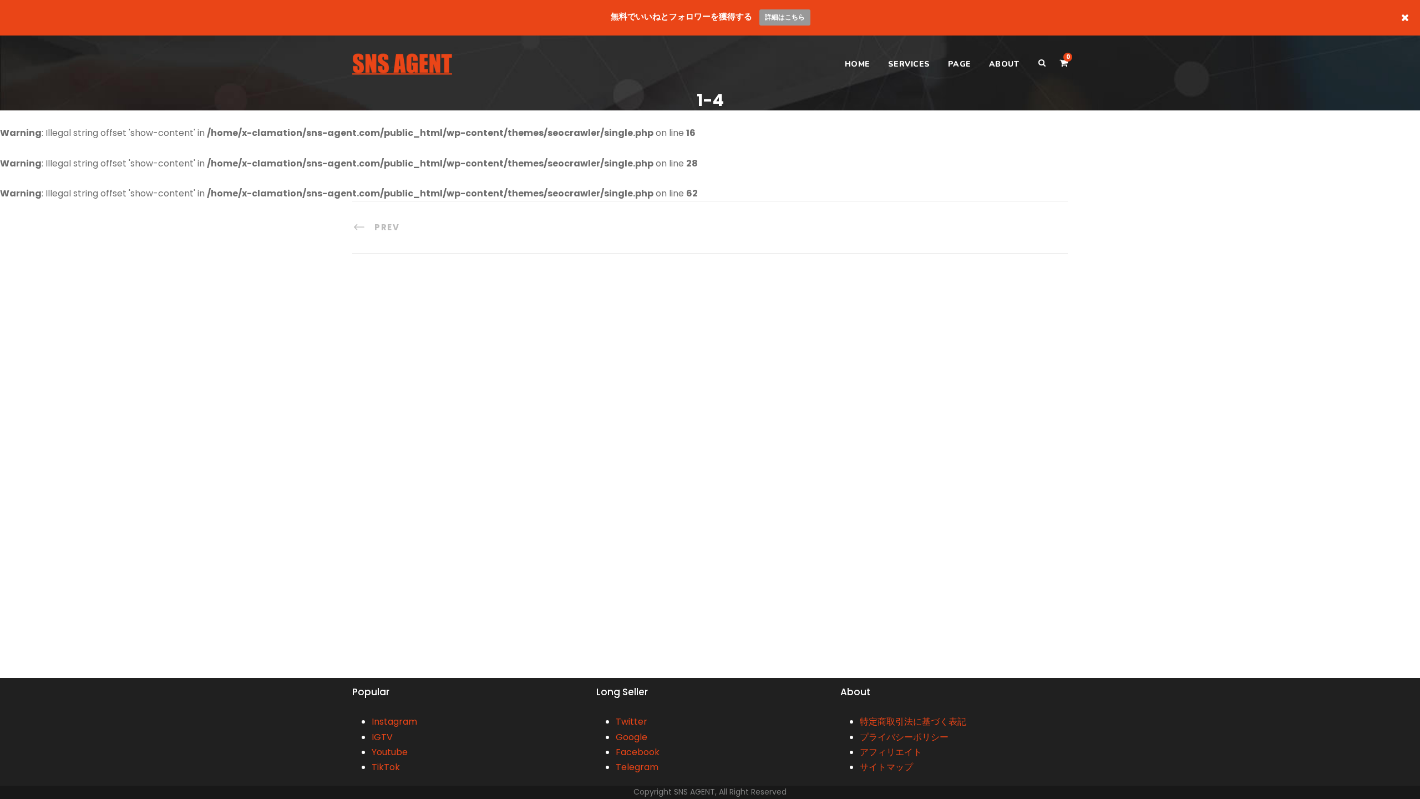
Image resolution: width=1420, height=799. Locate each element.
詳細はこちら (785, 17)
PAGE (959, 64)
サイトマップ (886, 767)
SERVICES (909, 64)
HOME (857, 64)
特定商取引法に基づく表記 (913, 721)
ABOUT (1004, 64)
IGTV (382, 737)
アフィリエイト (891, 752)
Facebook (638, 752)
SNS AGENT (694, 791)
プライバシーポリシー (904, 737)
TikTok (386, 767)
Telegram (637, 767)
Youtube (390, 752)
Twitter (631, 721)
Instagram (394, 721)
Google (631, 737)
